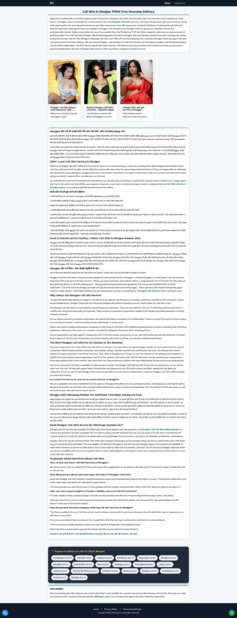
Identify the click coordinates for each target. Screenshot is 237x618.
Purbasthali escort (170, 571)
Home (167, 3)
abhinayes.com (101, 596)
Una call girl (112, 534)
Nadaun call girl (129, 534)
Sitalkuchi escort (110, 571)
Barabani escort (78, 577)
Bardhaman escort (125, 558)
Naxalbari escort (149, 571)
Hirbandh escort (84, 558)
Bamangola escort (147, 558)
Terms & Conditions (132, 609)
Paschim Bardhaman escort (85, 571)
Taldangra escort (121, 564)
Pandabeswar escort (62, 558)
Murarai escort (130, 571)
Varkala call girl (58, 534)
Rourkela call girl (94, 534)
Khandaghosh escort (144, 564)
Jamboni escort (60, 571)
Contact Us (179, 3)
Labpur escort (165, 564)
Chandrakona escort (83, 564)
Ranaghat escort (168, 558)
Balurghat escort (61, 564)
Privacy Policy (110, 609)
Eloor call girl (76, 534)
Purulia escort (59, 577)
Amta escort (103, 564)
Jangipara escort (104, 558)
